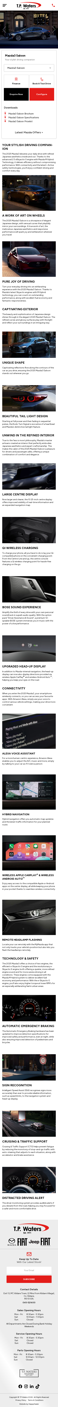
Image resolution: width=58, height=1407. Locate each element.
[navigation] (4, 5)
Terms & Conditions (35, 1400)
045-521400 (29, 1302)
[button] (4, 30)
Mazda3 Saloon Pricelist (20, 121)
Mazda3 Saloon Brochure (21, 113)
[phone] (53, 5)
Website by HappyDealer (29, 1404)
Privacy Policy (20, 1400)
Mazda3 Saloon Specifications (23, 117)
